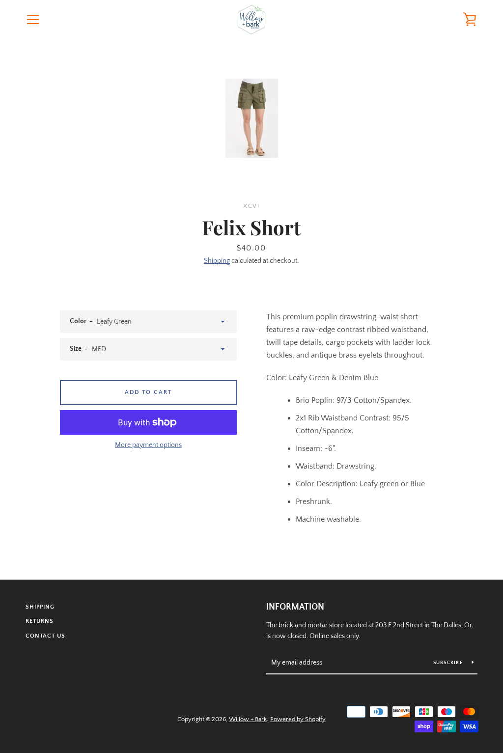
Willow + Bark (248, 719)
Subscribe (449, 663)
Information (295, 607)
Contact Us (45, 636)
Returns (40, 621)
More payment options (148, 445)
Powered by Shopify (298, 719)
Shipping (217, 261)
